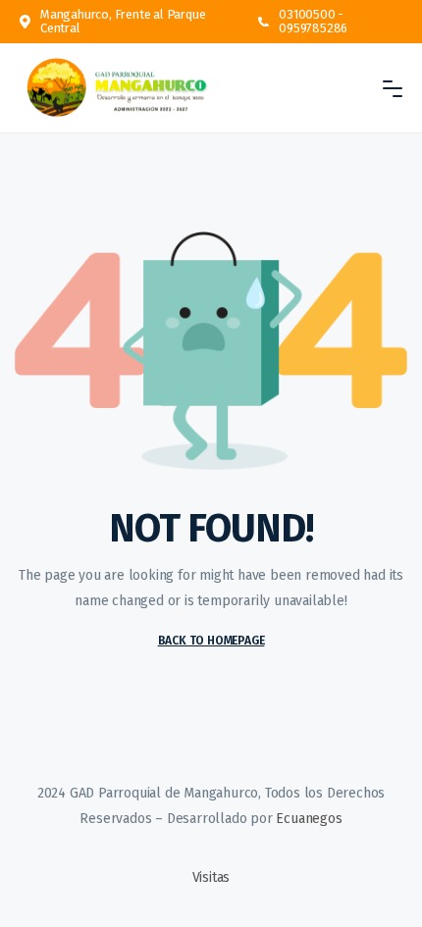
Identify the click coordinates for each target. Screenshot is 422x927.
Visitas (211, 877)
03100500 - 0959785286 (313, 21)
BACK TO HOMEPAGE (211, 640)
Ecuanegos (309, 818)
